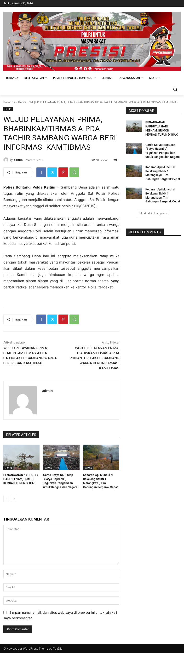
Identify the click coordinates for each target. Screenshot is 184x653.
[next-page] (14, 499)
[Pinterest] (63, 172)
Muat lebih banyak (151, 213)
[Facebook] (41, 172)
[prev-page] (6, 499)
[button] (175, 89)
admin (18, 159)
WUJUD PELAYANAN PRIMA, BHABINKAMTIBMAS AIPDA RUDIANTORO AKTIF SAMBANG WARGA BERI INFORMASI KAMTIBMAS (94, 358)
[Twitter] (52, 172)
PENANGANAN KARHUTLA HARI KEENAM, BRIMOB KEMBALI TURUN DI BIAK (21, 479)
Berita (22, 102)
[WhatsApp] (74, 172)
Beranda (9, 102)
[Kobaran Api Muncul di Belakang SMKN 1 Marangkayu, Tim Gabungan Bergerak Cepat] (101, 457)
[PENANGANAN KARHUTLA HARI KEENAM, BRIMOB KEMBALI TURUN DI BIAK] (21, 457)
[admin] (6, 159)
